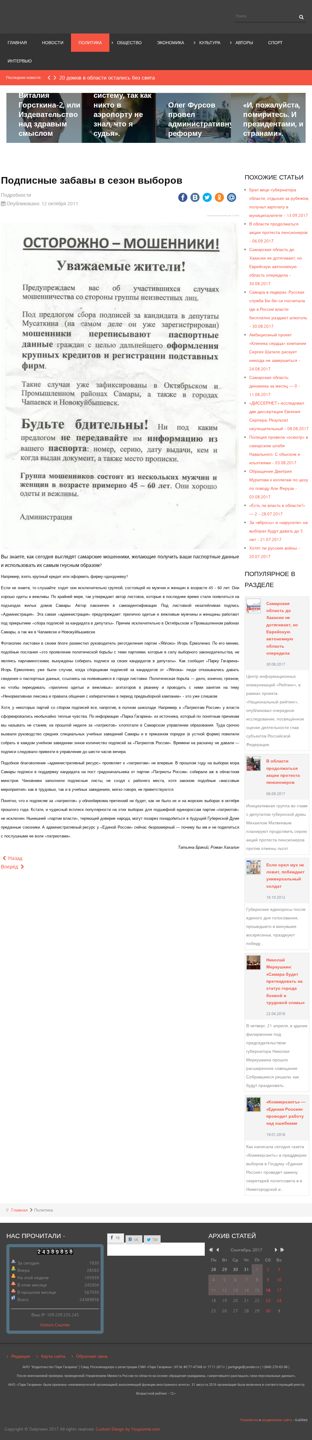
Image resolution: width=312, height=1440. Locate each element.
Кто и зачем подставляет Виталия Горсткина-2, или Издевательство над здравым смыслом (49, 104)
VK (135, 1239)
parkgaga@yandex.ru (243, 1366)
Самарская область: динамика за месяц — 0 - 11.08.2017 (274, 386)
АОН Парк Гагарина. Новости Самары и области (52, 16)
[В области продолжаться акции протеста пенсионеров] (253, 763)
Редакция (20, 1356)
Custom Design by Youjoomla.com (128, 1429)
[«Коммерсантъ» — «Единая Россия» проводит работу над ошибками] (253, 1104)
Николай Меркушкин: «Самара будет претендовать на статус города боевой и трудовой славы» (285, 981)
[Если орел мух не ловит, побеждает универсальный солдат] (253, 866)
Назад (14, 858)
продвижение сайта (277, 1419)
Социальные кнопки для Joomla (223, 215)
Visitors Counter (55, 1324)
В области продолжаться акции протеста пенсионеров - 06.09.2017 (278, 232)
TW (154, 1239)
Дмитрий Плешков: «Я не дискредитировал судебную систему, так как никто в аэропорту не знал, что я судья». (126, 95)
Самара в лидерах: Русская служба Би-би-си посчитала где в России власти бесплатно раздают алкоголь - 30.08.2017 (278, 309)
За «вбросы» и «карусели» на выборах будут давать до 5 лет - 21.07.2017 (278, 531)
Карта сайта (53, 1356)
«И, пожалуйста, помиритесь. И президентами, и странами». (273, 119)
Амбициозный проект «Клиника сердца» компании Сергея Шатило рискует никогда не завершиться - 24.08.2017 (277, 351)
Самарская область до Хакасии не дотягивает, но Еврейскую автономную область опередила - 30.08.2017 (275, 266)
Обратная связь (92, 1356)
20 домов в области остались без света (107, 77)
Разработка (249, 1419)
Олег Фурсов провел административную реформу (204, 119)
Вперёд (10, 866)
